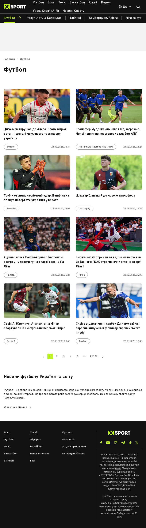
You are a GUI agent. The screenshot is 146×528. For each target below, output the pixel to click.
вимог (118, 468)
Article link (37, 106)
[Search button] (138, 6)
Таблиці (75, 18)
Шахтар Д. (84, 208)
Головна (9, 58)
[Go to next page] (103, 356)
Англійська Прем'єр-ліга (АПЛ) (96, 146)
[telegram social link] (123, 442)
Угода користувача (74, 446)
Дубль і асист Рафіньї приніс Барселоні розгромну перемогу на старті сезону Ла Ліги (34, 262)
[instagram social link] (115, 442)
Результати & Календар (44, 18)
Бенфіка (11, 208)
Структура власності (119, 489)
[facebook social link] (101, 442)
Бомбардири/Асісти (103, 18)
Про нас (67, 432)
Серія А (11, 341)
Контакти (68, 439)
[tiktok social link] (130, 442)
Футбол (11, 146)
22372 (94, 356)
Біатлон (9, 460)
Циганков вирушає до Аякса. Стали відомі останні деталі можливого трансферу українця (35, 134)
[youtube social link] (108, 443)
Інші (32, 460)
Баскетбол (10, 453)
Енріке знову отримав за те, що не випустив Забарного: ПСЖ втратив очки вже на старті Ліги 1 (108, 262)
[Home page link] (16, 6)
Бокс (7, 432)
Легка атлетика (39, 453)
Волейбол (36, 446)
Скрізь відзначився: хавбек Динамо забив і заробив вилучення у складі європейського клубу (108, 328)
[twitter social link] (136, 442)
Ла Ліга (10, 275)
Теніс (7, 446)
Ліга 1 (82, 275)
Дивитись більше (15, 407)
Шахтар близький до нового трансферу (105, 196)
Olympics (35, 439)
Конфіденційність (73, 453)
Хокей (33, 432)
